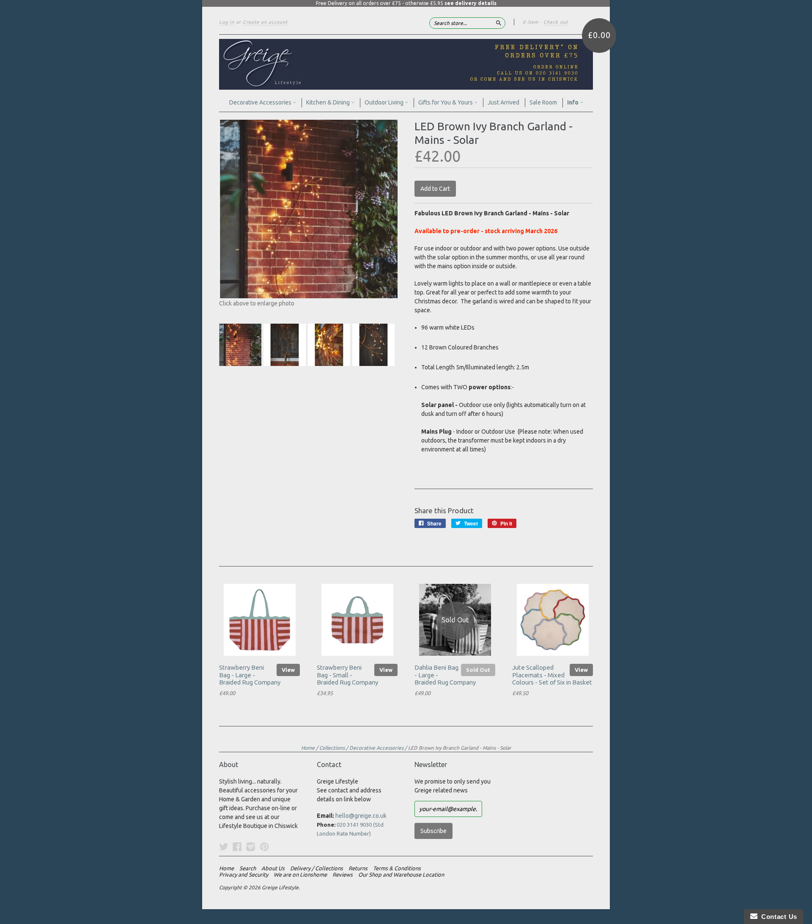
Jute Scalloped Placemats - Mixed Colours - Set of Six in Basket (552, 675)
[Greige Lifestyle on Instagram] (250, 847)
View (288, 670)
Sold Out (478, 670)
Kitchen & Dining (328, 102)
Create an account (265, 22)
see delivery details (470, 3)
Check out (555, 22)
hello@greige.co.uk (361, 815)
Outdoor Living (385, 102)
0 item (530, 22)
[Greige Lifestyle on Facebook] (237, 847)
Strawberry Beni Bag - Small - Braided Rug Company (347, 675)
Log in (226, 22)
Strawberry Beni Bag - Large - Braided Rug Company (249, 675)
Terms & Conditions (397, 868)
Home (308, 748)
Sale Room (543, 102)
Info (573, 102)
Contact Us (777, 916)
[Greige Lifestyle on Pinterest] (264, 847)
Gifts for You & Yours (446, 102)
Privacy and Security (243, 874)
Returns (358, 868)
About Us (273, 868)
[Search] (498, 22)
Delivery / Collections (316, 868)
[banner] (406, 64)
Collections (332, 748)
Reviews (342, 874)
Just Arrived (503, 102)
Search (247, 868)
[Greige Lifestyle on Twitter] (223, 847)
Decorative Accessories (261, 102)
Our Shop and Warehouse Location (401, 874)
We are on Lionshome (300, 874)
